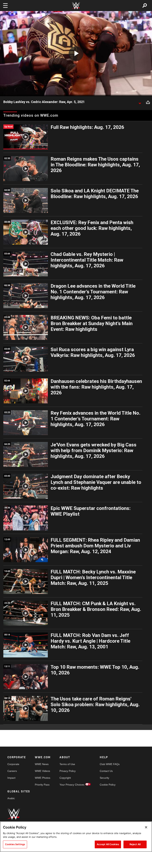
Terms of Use (67, 764)
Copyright (65, 777)
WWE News (42, 764)
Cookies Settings (15, 844)
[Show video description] (140, 102)
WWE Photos (42, 777)
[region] (76, 836)
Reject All (135, 844)
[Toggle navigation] (5, 5)
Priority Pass (42, 784)
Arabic (11, 798)
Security (104, 777)
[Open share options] (148, 102)
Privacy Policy (68, 770)
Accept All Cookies (108, 844)
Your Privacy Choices (72, 784)
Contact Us (106, 770)
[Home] (76, 6)
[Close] (146, 827)
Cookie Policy (107, 784)
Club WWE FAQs (110, 764)
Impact (11, 777)
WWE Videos (42, 770)
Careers (12, 770)
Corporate (13, 764)
